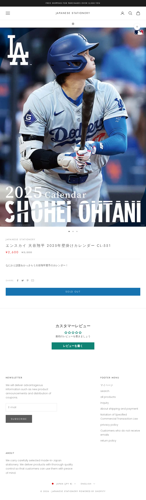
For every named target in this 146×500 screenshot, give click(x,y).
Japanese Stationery (20, 239)
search (104, 391)
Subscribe (19, 419)
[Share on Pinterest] (27, 280)
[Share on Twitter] (22, 280)
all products (108, 397)
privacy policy (109, 425)
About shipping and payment (119, 408)
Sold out (73, 291)
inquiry (104, 403)
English (86, 483)
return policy (108, 440)
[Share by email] (32, 280)
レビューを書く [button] (73, 346)
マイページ (106, 385)
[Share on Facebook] (17, 280)
